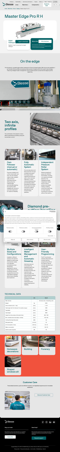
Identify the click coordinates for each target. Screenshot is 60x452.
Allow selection (30, 239)
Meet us (40, 1)
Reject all (13, 239)
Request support (38, 438)
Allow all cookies (47, 239)
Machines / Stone (12, 8)
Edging (18, 8)
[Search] (57, 5)
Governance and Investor (27, 1)
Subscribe (10, 437)
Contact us (50, 1)
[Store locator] (54, 5)
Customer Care (46, 4)
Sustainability (18, 1)
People (35, 1)
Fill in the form (45, 41)
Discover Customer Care (43, 395)
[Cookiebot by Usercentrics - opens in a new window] (50, 211)
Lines (16, 4)
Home (6, 8)
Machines (25, 4)
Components (35, 4)
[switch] (23, 231)
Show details (50, 235)
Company (11, 1)
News (46, 1)
